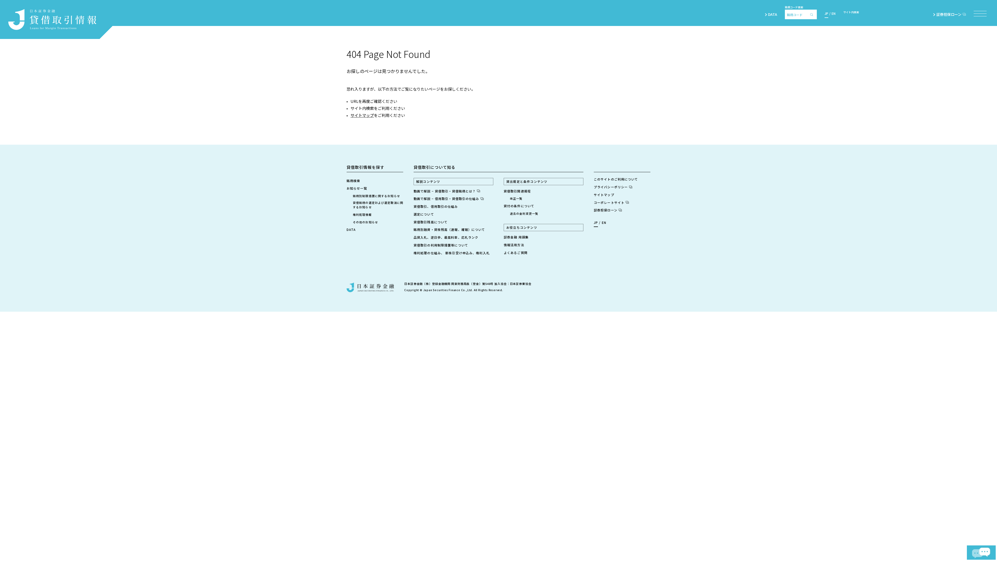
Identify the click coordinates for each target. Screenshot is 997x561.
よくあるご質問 (516, 252)
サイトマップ (362, 115)
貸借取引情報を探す (365, 167)
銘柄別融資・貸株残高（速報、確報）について (449, 229)
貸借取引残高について (431, 222)
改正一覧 (516, 198)
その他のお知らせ (365, 222)
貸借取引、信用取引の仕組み (436, 206)
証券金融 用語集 (516, 237)
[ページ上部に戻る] (977, 531)
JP (826, 13)
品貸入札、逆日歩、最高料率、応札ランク (446, 237)
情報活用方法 (514, 245)
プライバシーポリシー (611, 187)
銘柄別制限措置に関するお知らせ (376, 196)
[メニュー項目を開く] (980, 13)
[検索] (813, 14)
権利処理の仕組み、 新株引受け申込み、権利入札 (452, 253)
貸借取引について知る (434, 167)
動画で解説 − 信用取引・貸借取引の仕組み (446, 198)
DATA (772, 14)
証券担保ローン (948, 14)
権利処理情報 (362, 214)
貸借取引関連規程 (517, 191)
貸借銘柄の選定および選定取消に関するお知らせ (378, 205)
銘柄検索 (353, 180)
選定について (424, 214)
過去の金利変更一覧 (524, 213)
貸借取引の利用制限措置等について (441, 245)
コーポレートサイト (609, 202)
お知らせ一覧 (357, 188)
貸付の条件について (519, 206)
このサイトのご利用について (616, 179)
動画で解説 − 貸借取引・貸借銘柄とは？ (445, 191)
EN (834, 13)
